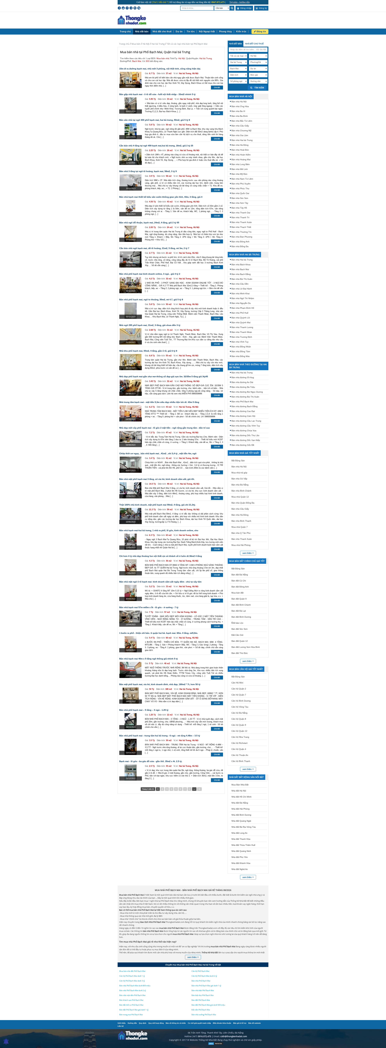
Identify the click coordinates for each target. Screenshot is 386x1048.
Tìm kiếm (259, 87)
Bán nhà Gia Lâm (239, 135)
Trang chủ (125, 31)
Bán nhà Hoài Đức (240, 150)
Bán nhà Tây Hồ (239, 208)
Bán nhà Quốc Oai (240, 193)
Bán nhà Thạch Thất (241, 227)
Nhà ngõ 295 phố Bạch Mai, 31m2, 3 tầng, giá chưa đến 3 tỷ (149, 325)
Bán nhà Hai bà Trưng (242, 140)
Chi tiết (217, 87)
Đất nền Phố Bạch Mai (200, 1009)
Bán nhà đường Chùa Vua (243, 430)
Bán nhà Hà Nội (239, 101)
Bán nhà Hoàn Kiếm (241, 154)
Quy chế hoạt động (156, 1023)
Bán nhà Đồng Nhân (241, 346)
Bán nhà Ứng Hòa (240, 106)
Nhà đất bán (141, 31)
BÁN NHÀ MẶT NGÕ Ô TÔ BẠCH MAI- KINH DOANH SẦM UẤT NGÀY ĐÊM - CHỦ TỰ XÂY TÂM (160, 582)
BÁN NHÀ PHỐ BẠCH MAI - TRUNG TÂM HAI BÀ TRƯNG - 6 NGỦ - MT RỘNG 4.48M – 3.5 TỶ (159, 735)
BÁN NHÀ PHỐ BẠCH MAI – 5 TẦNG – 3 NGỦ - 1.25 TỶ (143, 710)
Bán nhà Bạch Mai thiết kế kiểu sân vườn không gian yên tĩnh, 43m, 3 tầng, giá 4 (160, 197)
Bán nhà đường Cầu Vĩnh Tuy (245, 425)
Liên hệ (120, 1026)
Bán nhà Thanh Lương (242, 327)
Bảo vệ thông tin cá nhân (176, 1023)
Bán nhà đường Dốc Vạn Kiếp (245, 440)
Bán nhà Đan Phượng (241, 237)
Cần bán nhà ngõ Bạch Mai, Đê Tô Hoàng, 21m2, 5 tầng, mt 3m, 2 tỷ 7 (154, 248)
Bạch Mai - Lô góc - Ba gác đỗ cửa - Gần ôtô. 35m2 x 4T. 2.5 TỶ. (150, 761)
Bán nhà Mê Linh (239, 169)
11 (199, 789)
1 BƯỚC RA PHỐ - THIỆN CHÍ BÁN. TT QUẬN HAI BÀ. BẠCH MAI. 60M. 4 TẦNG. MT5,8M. (158, 633)
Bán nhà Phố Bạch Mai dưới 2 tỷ (132, 990)
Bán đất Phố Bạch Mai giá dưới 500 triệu (208, 1005)
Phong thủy (225, 31)
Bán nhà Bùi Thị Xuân (241, 279)
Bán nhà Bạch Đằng (241, 274)
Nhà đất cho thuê (162, 31)
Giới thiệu (122, 1023)
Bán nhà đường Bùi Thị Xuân (245, 397)
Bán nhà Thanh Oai (240, 212)
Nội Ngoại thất (207, 31)
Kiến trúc (241, 31)
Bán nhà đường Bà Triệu (243, 387)
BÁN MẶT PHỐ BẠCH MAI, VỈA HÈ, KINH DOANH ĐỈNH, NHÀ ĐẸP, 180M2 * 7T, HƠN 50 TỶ (159, 684)
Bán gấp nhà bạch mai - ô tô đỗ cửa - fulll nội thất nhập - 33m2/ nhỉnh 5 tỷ (157, 94)
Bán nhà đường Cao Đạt (243, 411)
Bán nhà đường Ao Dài (242, 382)
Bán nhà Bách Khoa (240, 264)
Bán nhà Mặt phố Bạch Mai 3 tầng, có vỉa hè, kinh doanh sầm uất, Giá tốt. (157, 479)
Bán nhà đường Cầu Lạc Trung (246, 421)
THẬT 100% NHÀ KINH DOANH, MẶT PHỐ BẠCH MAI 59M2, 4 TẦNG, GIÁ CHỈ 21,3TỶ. (157, 505)
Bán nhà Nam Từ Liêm (242, 179)
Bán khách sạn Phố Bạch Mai (131, 1000)
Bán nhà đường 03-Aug (242, 377)
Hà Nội (146, 43)
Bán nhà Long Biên (240, 164)
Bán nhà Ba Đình (239, 116)
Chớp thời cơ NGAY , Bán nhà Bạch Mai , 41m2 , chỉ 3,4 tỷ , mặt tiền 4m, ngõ (157, 453)
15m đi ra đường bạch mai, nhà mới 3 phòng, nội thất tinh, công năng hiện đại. (160, 68)
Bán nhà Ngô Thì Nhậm (242, 298)
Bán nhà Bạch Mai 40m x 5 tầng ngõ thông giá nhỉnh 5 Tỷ (148, 658)
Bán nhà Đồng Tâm (240, 351)
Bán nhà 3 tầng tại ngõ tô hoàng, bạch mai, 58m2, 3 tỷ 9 (148, 171)
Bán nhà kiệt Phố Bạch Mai (202, 990)
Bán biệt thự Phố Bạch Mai (202, 995)
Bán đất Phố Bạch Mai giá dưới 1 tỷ (133, 1009)
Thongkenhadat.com (132, 20)
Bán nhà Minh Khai (240, 293)
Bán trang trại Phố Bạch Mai (131, 1014)
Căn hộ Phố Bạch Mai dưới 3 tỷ (132, 980)
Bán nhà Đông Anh (240, 241)
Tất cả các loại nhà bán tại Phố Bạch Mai (187, 43)
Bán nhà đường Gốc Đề (242, 445)
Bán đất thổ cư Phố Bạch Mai (131, 1005)
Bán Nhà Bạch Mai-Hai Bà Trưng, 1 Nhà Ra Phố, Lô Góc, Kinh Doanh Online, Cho (158, 530)
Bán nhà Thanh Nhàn (241, 332)
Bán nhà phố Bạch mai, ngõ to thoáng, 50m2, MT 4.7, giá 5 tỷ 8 (151, 299)
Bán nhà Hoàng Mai (240, 159)
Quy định (142, 1023)
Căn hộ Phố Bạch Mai (200, 971)
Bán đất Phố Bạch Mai (200, 1000)
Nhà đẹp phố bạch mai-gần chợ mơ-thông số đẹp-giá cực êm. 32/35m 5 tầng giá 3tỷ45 (163, 376)
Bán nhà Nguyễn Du (241, 303)
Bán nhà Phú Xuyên (240, 183)
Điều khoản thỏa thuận (222, 1023)
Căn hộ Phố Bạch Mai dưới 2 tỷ (204, 976)
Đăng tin (261, 31)
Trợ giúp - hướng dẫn (239, 2)
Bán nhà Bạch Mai (240, 269)
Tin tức (191, 31)
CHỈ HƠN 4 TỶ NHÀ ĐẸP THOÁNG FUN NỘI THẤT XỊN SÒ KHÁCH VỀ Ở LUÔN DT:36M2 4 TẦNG (160, 556)
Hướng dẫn (132, 1023)
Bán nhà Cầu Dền (239, 284)
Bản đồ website (254, 1023)
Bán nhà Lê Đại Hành (241, 288)
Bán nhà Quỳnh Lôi (240, 317)
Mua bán (136, 43)
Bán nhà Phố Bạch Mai (242, 401)
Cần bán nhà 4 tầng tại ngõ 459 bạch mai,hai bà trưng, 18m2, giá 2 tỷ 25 (156, 145)
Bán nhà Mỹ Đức (239, 174)
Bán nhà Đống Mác (240, 356)
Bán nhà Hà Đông (239, 145)
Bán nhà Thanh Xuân (241, 222)
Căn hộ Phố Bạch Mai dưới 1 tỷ (132, 976)
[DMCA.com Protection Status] (215, 1044)
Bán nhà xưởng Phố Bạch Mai (203, 1014)
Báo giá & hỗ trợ (239, 1023)
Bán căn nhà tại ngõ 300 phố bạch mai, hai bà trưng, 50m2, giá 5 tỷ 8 (154, 120)
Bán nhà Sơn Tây (239, 203)
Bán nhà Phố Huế (239, 313)
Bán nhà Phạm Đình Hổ (242, 308)
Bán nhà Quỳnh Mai (240, 322)
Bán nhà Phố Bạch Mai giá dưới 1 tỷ (206, 985)
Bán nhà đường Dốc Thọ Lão (245, 435)
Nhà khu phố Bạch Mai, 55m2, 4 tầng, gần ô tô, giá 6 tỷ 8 (148, 351)
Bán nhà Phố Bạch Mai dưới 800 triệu (134, 985)
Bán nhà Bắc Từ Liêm (241, 121)
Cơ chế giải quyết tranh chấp (199, 1023)
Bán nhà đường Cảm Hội (243, 416)
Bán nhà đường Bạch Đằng (244, 406)
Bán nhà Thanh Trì (240, 217)
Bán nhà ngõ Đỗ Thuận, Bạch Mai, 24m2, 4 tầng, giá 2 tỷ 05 (149, 222)
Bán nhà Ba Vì (238, 111)
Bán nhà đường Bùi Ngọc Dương (247, 392)
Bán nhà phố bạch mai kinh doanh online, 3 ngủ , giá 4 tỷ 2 (149, 274)
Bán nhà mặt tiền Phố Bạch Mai (132, 995)
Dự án (179, 31)
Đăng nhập (246, 8)
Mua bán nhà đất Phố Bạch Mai (132, 971)
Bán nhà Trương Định (241, 337)
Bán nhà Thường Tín (241, 232)
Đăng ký (262, 8)
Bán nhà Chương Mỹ (241, 130)
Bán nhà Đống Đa (239, 246)
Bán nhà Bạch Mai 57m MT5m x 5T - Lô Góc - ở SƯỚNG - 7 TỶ (148, 607)
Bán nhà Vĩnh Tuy (239, 342)
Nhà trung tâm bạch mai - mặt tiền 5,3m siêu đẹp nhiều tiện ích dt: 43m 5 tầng (159, 402)
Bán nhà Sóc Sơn (239, 198)
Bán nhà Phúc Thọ (240, 188)
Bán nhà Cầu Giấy (240, 125)
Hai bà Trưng (158, 43)
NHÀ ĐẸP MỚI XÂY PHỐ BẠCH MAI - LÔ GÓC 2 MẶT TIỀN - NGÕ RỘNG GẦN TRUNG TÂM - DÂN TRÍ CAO (164, 428)
